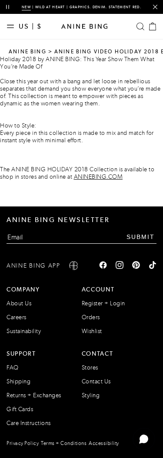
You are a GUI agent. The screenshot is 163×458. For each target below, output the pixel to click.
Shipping (18, 381)
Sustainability (24, 331)
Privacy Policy (23, 443)
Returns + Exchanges (34, 395)
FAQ (13, 367)
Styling (91, 395)
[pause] (7, 7)
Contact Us (96, 381)
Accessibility (104, 443)
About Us (19, 303)
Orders (91, 317)
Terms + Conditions (63, 443)
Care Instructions (29, 423)
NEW (26, 7)
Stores (90, 367)
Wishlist (92, 331)
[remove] (155, 7)
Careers (17, 317)
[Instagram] (119, 266)
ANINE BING (28, 52)
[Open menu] (13, 26)
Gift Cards (20, 409)
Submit (140, 236)
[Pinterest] (136, 266)
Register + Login (103, 303)
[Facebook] (103, 266)
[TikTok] (152, 266)
